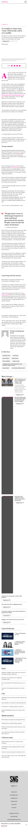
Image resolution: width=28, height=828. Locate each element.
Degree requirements (15, 167)
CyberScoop (14, 798)
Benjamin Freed (6, 41)
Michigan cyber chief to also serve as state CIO (13, 619)
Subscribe (4, 825)
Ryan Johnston (7, 615)
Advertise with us (14, 813)
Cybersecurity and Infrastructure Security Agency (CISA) (12, 364)
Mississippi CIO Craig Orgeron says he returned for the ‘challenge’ (20, 660)
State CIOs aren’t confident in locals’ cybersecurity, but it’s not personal (20, 498)
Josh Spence (6, 358)
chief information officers (7, 95)
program (19, 153)
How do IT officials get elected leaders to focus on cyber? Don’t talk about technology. (20, 399)
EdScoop (14, 804)
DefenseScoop (14, 795)
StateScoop (14, 801)
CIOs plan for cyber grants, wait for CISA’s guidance (12, 596)
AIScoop (14, 807)
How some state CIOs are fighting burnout (12, 604)
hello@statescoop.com (14, 819)
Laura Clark (16, 361)
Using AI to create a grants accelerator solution (20, 643)
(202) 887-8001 (14, 816)
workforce (15, 358)
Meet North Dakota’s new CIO (20, 634)
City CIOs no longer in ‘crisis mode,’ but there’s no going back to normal (13, 612)
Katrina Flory (6, 355)
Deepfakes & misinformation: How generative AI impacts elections (20, 651)
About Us (14, 785)
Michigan (15, 355)
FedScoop (14, 792)
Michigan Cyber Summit (18, 368)
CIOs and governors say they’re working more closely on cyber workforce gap (20, 381)
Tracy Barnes (6, 361)
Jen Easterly (6, 368)
